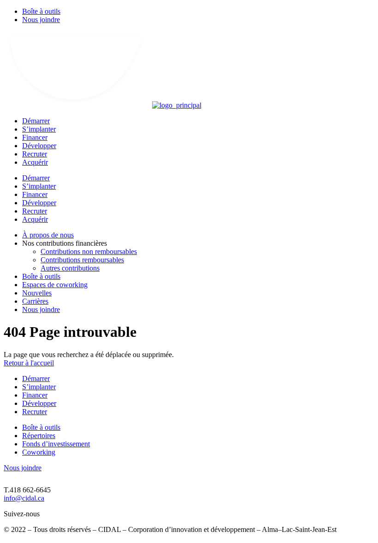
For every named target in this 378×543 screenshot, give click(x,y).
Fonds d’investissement (56, 444)
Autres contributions (70, 268)
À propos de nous (48, 235)
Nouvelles (37, 293)
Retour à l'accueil (29, 363)
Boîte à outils (41, 11)
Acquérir (35, 162)
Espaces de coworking (55, 285)
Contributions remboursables (82, 260)
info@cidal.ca (24, 498)
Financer (34, 137)
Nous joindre (41, 19)
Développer (39, 146)
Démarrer (36, 121)
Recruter (34, 154)
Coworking (38, 452)
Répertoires (38, 435)
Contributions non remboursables (89, 251)
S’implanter (39, 129)
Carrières (35, 301)
